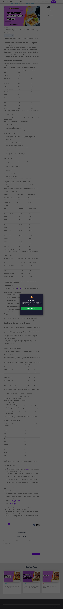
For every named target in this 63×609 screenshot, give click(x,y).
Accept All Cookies (31, 308)
